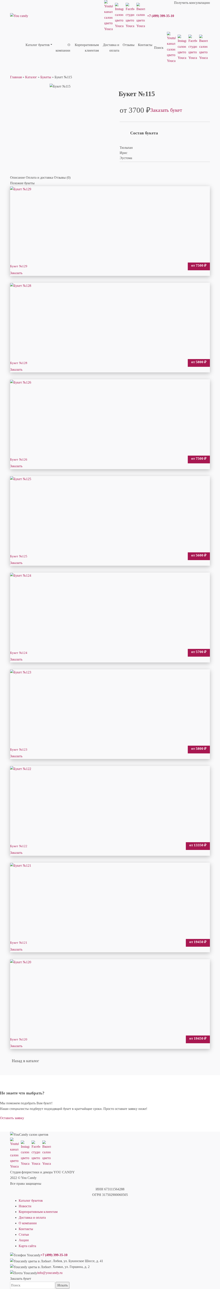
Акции (24, 1240)
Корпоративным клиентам (38, 1212)
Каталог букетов (31, 1200)
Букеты (45, 77)
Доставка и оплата (32, 1217)
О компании (28, 1223)
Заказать (16, 273)
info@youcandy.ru (50, 1273)
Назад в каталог (25, 1061)
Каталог (31, 77)
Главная (16, 77)
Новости (25, 1206)
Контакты (26, 1229)
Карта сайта (27, 1246)
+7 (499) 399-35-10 (160, 16)
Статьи (24, 1234)
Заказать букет (166, 110)
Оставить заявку (12, 1118)
